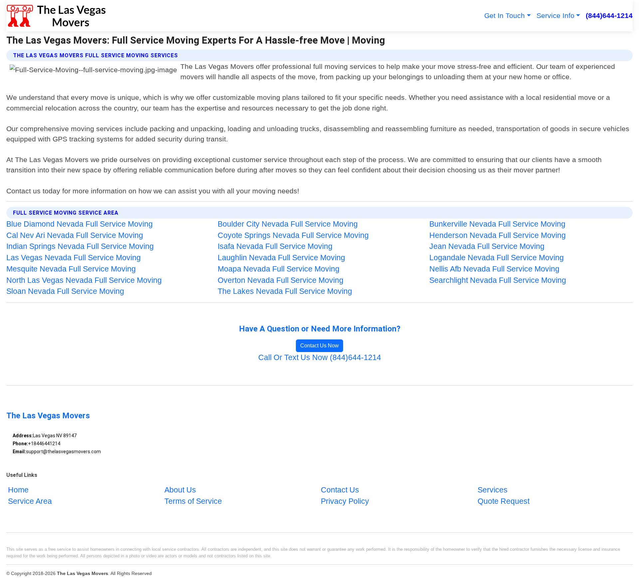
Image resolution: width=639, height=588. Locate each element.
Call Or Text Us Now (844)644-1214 (319, 357)
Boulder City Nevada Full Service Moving (288, 224)
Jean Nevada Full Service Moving (486, 246)
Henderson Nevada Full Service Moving (497, 235)
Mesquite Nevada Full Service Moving (71, 269)
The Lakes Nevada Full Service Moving (285, 291)
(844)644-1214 (609, 15)
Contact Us (340, 490)
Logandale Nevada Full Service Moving (496, 258)
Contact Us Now (319, 345)
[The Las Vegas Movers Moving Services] (56, 16)
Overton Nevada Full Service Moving (280, 280)
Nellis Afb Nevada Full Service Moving (494, 269)
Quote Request (504, 501)
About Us (180, 490)
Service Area (30, 501)
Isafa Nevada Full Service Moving (275, 246)
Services (493, 490)
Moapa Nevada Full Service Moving (278, 269)
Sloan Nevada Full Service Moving (65, 291)
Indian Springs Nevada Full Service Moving (80, 246)
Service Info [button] (555, 15)
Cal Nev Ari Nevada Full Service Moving (74, 235)
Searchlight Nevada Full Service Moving (497, 280)
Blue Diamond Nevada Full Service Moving (79, 224)
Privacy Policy (345, 501)
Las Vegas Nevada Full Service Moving (73, 258)
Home (18, 490)
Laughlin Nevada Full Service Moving (281, 258)
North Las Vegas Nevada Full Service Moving (84, 280)
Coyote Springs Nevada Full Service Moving (293, 235)
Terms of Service (193, 501)
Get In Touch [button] (504, 15)
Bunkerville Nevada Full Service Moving (497, 224)
